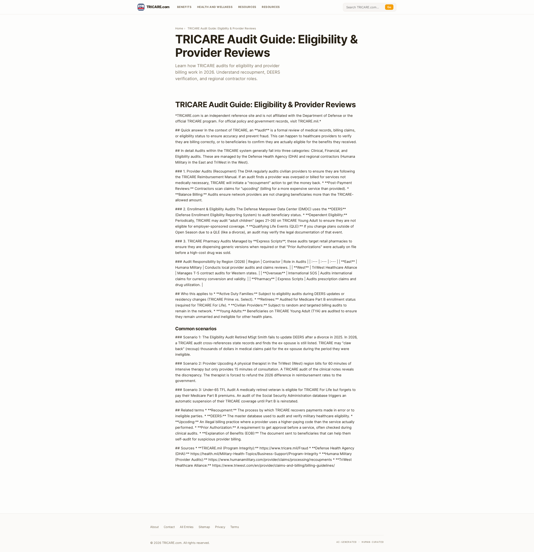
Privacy (220, 527)
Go (389, 7)
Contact (169, 527)
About (154, 527)
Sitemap (204, 527)
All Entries (187, 527)
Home (179, 28)
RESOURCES (247, 7)
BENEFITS (184, 7)
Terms (234, 527)
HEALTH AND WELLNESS (215, 7)
